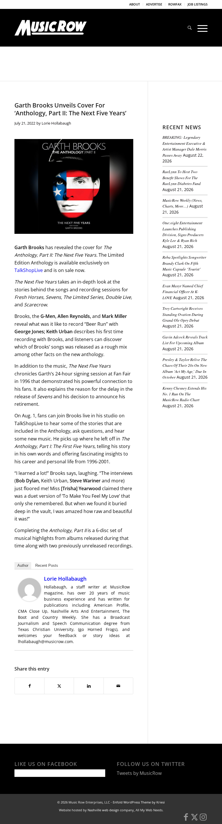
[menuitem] (134, 4)
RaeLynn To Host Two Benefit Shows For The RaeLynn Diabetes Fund (181, 177)
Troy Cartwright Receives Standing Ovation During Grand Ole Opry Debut (182, 314)
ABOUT (134, 4)
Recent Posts (46, 565)
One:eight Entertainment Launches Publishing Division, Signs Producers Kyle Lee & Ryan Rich (183, 231)
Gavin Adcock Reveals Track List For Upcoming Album (185, 339)
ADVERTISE (154, 4)
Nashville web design (103, 810)
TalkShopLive (29, 270)
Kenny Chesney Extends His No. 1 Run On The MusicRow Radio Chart (184, 394)
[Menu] (201, 28)
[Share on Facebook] (29, 686)
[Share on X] (59, 686)
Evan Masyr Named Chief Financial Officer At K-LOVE (182, 291)
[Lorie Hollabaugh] (29, 599)
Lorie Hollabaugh (56, 123)
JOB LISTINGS (198, 4)
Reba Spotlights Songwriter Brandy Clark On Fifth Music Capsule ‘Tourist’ (184, 263)
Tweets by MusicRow (139, 773)
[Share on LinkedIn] (88, 686)
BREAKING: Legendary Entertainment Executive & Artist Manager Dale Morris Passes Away (184, 146)
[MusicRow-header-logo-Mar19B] (50, 28)
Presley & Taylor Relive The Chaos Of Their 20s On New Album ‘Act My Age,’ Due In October (184, 368)
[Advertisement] (192, 445)
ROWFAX (175, 4)
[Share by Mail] (118, 686)
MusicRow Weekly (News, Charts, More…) (182, 203)
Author (22, 565)
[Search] (190, 28)
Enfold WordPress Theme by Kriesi (139, 802)
